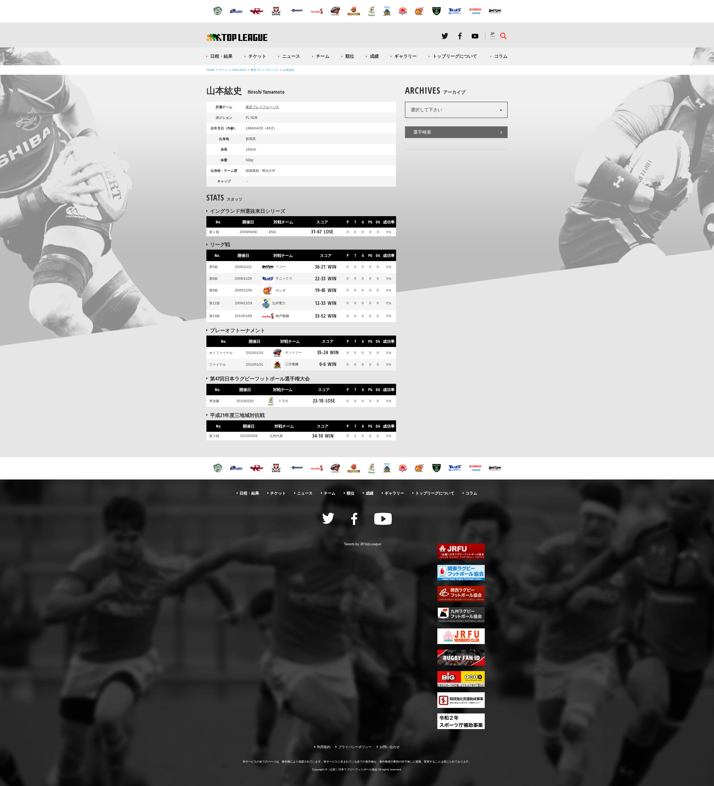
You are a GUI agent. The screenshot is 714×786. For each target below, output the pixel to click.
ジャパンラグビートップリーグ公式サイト (236, 37)
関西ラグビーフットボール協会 (461, 594)
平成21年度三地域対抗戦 (237, 415)
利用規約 (324, 747)
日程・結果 (221, 56)
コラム (501, 56)
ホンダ (281, 290)
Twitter (445, 36)
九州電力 (278, 303)
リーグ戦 (220, 244)
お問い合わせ (390, 747)
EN (492, 38)
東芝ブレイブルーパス (265, 69)
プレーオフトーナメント (237, 330)
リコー (281, 267)
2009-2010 (239, 69)
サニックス (284, 278)
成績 (374, 56)
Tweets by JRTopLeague (362, 544)
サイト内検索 (503, 36)
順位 (349, 56)
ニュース (291, 56)
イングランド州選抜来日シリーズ (247, 210)
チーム (322, 56)
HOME (210, 69)
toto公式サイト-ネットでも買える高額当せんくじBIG (461, 679)
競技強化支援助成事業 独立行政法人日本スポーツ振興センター (461, 700)
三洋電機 (291, 364)
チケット (257, 56)
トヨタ (283, 401)
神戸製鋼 (282, 316)
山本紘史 (288, 69)
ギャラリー (405, 56)
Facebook (460, 36)
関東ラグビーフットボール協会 (461, 572)
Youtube (475, 36)
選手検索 (422, 132)
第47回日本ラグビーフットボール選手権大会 (260, 378)
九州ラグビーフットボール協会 (461, 615)
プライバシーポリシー (355, 747)
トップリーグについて (455, 56)
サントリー (293, 353)
